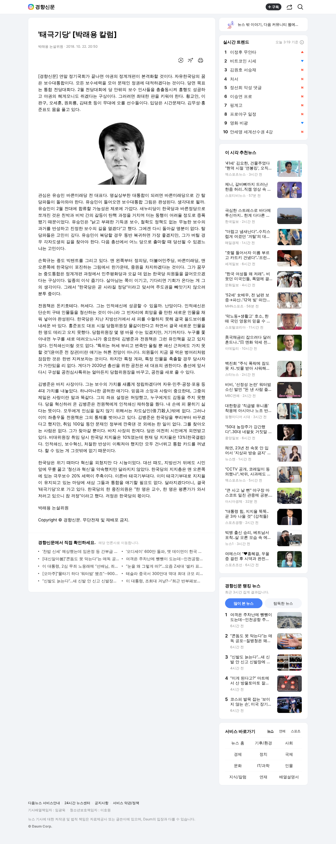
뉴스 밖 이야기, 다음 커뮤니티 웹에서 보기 (272, 24)
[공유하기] (289, 6)
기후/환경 (263, 742)
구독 (275, 7)
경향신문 (45, 6)
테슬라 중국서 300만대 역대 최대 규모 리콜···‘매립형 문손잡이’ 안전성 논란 (164, 573)
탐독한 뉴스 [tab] (283, 603)
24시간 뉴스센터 (77, 803)
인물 (289, 765)
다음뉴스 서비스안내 (44, 803)
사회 (289, 742)
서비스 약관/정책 (126, 803)
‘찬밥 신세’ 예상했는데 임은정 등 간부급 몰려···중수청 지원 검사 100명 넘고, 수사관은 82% (80, 551)
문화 (238, 765)
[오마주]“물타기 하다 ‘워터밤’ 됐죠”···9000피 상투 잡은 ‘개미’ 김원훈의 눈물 (80, 573)
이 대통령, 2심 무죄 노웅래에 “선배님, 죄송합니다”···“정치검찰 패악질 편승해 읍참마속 (80, 566)
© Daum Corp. (40, 826)
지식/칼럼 (237, 776)
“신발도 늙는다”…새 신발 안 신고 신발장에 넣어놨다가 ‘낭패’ (80, 580)
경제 (238, 754)
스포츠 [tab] (295, 731)
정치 (263, 754)
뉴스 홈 (237, 742)
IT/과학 (263, 765)
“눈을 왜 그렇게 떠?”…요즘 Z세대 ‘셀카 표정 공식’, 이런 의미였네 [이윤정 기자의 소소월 (164, 566)
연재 (263, 776)
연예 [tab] (282, 731)
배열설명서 (289, 776)
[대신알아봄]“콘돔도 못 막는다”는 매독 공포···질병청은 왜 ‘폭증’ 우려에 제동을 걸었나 (80, 558)
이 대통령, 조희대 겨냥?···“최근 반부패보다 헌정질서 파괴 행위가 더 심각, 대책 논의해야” (164, 580)
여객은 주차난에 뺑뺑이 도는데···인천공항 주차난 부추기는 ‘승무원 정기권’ (164, 558)
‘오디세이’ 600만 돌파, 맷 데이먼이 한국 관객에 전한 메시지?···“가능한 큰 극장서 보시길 (164, 551)
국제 (289, 754)
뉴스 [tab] (270, 731)
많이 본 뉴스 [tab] (244, 603)
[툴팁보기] (302, 42)
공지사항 (101, 803)
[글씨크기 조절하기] (191, 60)
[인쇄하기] (200, 60)
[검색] (302, 6)
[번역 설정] (181, 60)
